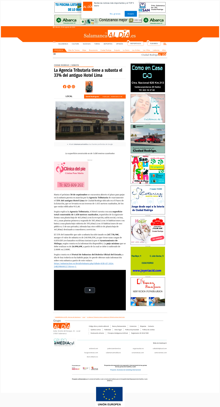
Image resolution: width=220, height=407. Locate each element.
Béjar (84, 50)
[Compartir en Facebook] (64, 86)
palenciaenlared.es (114, 348)
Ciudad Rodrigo (105, 50)
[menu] (165, 44)
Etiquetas (143, 326)
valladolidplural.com (160, 348)
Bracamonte (93, 50)
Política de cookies (148, 330)
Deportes (108, 44)
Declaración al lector (97, 333)
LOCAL (69, 96)
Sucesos (87, 44)
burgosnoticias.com (91, 353)
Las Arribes (136, 50)
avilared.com (93, 348)
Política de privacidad (132, 330)
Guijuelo (117, 50)
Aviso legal (118, 330)
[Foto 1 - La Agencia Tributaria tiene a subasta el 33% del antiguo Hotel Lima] (89, 121)
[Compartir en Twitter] (69, 86)
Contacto (151, 326)
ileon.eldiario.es (92, 357)
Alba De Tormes (74, 50)
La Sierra (126, 50)
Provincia (58, 50)
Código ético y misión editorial (99, 326)
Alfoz (164, 50)
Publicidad (107, 330)
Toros (97, 44)
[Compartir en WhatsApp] (73, 86)
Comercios (133, 326)
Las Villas (146, 50)
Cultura (75, 44)
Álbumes (154, 43)
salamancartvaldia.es (113, 353)
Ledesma (156, 50)
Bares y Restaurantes (119, 326)
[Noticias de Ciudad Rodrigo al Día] (151, 55)
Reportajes (135, 43)
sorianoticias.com (138, 353)
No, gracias (115, 14)
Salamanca (63, 44)
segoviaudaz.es (138, 348)
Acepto (131, 14)
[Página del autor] (89, 86)
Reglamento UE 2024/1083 (140, 333)
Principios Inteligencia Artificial (118, 333)
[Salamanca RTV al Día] (110, 34)
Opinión (119, 44)
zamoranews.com (160, 353)
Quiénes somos (96, 330)
